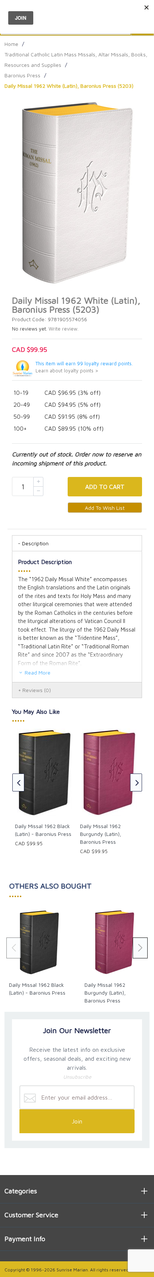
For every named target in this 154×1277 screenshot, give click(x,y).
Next (136, 782)
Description (35, 543)
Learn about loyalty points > (67, 371)
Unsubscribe (77, 1077)
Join (77, 1121)
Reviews (36, 690)
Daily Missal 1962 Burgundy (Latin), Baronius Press (100, 834)
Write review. (63, 329)
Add (104, 486)
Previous (18, 782)
